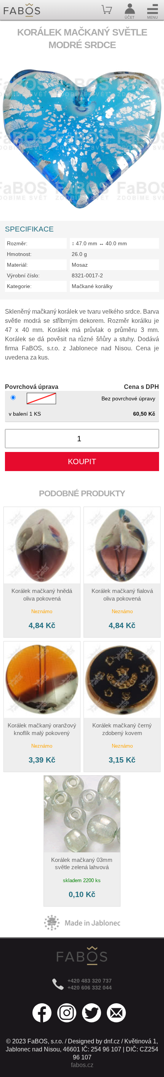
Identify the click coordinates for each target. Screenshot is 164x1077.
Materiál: (17, 265)
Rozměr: (17, 243)
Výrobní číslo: (23, 275)
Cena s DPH (141, 387)
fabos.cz (82, 1065)
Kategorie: (19, 286)
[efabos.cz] (22, 10)
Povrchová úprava (31, 387)
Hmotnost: (19, 254)
